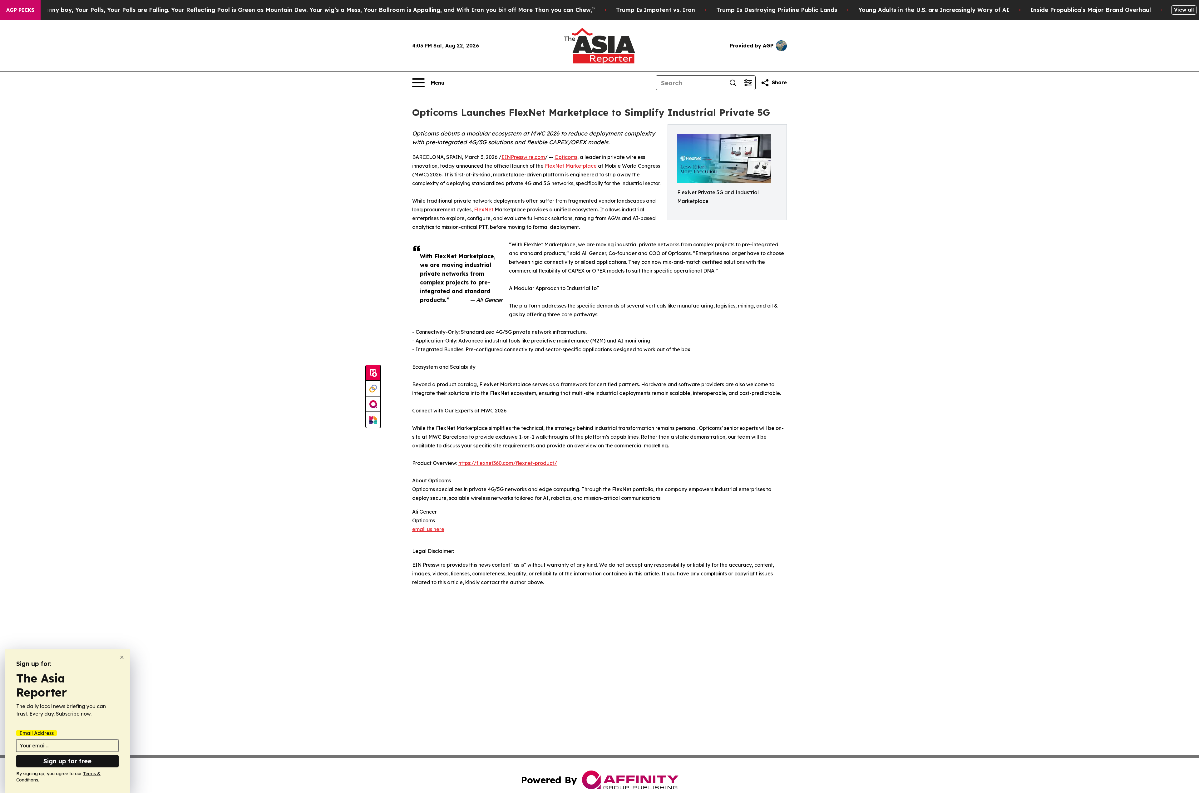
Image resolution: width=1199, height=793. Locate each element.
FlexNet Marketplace (571, 166)
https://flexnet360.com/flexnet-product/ (507, 463)
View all (1184, 10)
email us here (428, 529)
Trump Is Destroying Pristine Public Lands (776, 9)
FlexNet (483, 209)
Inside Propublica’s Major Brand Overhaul (1090, 9)
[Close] (122, 657)
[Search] (732, 83)
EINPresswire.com (523, 157)
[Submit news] (373, 373)
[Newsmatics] (373, 420)
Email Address (36, 733)
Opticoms (566, 157)
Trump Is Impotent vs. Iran (655, 9)
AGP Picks (20, 10)
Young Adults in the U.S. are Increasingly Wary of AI (933, 9)
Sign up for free (67, 761)
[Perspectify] (373, 388)
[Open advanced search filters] (747, 83)
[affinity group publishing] (373, 404)
